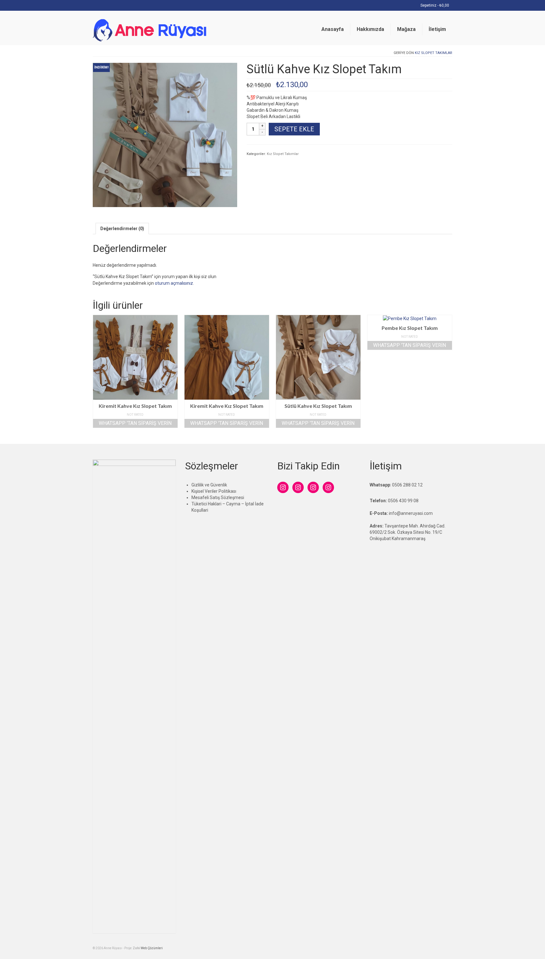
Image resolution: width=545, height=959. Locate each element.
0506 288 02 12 (407, 484)
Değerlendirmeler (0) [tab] (122, 228)
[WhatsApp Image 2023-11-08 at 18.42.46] (165, 134)
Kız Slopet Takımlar (433, 53)
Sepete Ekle (294, 129)
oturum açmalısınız (174, 283)
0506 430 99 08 (403, 500)
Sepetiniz (434, 5)
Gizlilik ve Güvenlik (209, 484)
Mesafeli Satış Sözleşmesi (217, 497)
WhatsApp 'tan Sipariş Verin (135, 423)
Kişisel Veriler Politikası (213, 491)
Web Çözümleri (152, 948)
